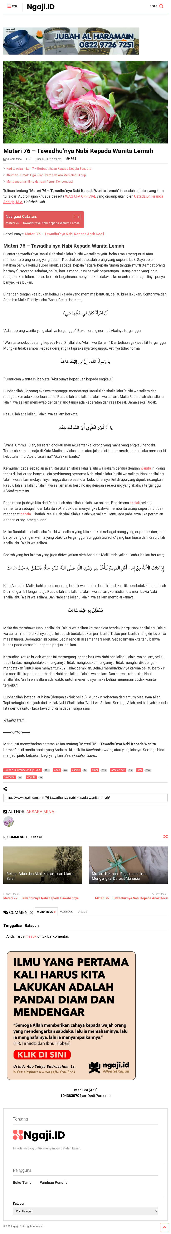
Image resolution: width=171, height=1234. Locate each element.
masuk (30, 936)
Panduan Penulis (53, 1182)
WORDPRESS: (46, 911)
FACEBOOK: (67, 911)
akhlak (135, 503)
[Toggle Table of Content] (75, 217)
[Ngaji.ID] (39, 12)
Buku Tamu (22, 1182)
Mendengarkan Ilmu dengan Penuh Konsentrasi (39, 181)
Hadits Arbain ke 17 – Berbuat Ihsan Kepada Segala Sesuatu (49, 168)
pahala (25, 514)
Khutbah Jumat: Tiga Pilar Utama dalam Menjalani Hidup (46, 175)
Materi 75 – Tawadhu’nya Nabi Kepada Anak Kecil (64, 234)
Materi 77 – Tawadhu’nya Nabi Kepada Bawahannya (41, 898)
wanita (146, 468)
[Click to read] (42, 865)
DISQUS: (82, 911)
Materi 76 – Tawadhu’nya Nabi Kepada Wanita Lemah (43, 223)
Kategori (19, 1203)
